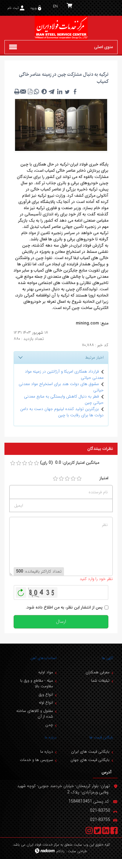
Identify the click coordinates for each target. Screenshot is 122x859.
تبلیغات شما (100, 680)
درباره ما (51, 737)
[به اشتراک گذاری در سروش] (44, 91)
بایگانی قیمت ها (101, 737)
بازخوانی (21, 591)
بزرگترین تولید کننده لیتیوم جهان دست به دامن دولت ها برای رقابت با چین (62, 412)
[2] (61, 478)
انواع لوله (46, 702)
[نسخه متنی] (17, 91)
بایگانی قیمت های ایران (90, 751)
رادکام (60, 851)
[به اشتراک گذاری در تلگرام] (51, 91)
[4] (73, 478)
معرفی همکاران (98, 672)
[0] (12, 463)
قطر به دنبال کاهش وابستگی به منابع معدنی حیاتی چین (64, 399)
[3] (67, 478)
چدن (49, 725)
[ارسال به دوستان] (23, 91)
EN (55, 6)
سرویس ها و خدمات (36, 760)
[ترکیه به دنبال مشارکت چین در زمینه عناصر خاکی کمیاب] (61, 124)
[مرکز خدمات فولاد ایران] (61, 28)
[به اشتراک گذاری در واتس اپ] (36, 91)
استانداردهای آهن (43, 658)
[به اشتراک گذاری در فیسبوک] (75, 91)
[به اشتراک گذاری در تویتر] (67, 91)
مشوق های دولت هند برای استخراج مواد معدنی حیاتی (61, 387)
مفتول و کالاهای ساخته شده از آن (34, 714)
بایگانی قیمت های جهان (90, 760)
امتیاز (103, 478)
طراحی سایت (77, 851)
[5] (79, 478)
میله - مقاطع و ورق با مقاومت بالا (36, 683)
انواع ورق (45, 694)
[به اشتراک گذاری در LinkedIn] (59, 91)
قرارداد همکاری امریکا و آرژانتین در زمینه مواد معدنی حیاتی (64, 374)
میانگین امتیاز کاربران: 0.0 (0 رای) (69, 463)
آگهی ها (107, 658)
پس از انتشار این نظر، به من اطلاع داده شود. (64, 607)
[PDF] (30, 91)
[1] (55, 478)
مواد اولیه (45, 672)
